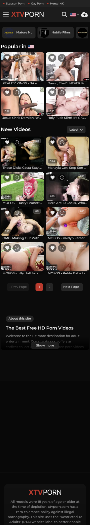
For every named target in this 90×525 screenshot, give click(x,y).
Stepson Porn (15, 3)
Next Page (71, 287)
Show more (45, 345)
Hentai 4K (57, 3)
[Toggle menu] (6, 14)
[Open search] (64, 14)
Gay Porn (37, 3)
